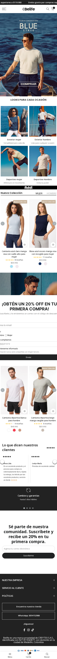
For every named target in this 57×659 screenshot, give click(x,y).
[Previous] (3, 224)
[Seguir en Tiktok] (32, 630)
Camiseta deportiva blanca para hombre (14, 419)
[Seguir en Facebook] (24, 630)
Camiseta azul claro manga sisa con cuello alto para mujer (14, 254)
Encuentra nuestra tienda (28, 606)
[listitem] (11, 266)
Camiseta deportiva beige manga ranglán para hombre (43, 419)
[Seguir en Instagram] (28, 630)
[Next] (54, 224)
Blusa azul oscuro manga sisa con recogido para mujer (42, 252)
